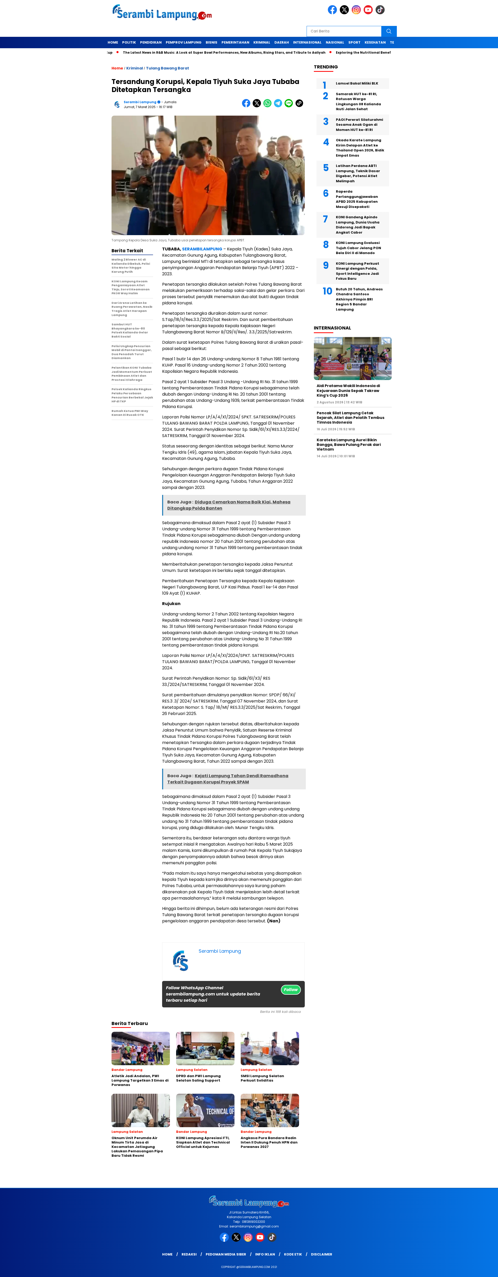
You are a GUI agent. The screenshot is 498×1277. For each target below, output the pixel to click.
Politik (129, 42)
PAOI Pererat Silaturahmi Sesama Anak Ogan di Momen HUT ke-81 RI (359, 124)
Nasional (335, 42)
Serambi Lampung (140, 102)
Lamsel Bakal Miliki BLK (357, 83)
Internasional (307, 42)
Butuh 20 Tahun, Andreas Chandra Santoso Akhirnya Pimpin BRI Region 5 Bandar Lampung (359, 299)
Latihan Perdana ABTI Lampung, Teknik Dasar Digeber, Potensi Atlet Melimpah (358, 173)
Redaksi (189, 1254)
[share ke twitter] (258, 106)
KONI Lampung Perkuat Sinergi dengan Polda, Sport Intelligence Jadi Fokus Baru (357, 271)
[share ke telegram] (279, 106)
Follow (291, 990)
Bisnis (211, 42)
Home (113, 42)
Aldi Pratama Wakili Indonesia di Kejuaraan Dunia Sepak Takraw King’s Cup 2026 (348, 390)
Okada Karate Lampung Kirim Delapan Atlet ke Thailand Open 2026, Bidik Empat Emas (360, 148)
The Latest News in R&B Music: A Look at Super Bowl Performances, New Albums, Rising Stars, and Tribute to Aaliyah (189, 52)
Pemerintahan (235, 42)
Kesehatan (375, 42)
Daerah (281, 42)
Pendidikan (151, 42)
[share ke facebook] (247, 106)
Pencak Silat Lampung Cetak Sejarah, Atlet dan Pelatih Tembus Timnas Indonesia (350, 417)
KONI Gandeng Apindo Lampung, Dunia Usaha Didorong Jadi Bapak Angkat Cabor (357, 225)
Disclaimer (321, 1254)
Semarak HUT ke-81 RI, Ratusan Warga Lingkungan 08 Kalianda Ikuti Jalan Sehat (358, 102)
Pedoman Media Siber (226, 1254)
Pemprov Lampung (184, 42)
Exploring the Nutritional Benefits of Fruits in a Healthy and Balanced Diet (366, 52)
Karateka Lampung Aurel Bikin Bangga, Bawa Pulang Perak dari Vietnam (349, 444)
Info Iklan (265, 1254)
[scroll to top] (479, 1269)
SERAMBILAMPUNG (202, 249)
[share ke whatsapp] (268, 106)
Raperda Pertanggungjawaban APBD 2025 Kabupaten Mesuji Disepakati (357, 199)
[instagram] (357, 13)
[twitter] (345, 13)
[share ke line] (290, 106)
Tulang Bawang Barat (167, 68)
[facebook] (333, 13)
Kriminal (261, 42)
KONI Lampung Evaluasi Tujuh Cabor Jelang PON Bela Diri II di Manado (358, 247)
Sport (354, 42)
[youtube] (369, 13)
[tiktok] (381, 13)
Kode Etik (293, 1254)
